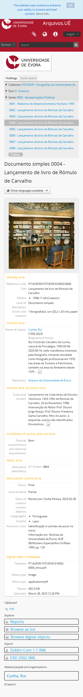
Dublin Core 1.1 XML (27, 650)
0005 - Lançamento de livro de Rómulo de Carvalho (41, 129)
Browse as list (22, 629)
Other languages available (27, 190)
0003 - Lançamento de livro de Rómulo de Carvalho (41, 116)
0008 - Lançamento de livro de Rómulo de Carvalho (41, 148)
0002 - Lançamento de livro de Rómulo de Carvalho (41, 110)
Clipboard (34, 34)
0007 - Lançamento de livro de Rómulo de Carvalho (41, 142)
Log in (70, 34)
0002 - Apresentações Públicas (36, 97)
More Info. (42, 14)
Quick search (28, 78)
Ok (70, 5)
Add (11, 609)
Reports (16, 621)
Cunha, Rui (35, 329)
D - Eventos (22, 91)
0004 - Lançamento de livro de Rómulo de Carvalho (41, 123)
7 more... (15, 154)
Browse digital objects (30, 636)
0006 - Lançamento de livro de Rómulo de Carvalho (41, 135)
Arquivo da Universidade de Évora (49, 380)
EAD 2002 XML (22, 657)
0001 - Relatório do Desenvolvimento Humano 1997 (41, 104)
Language (44, 34)
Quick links (55, 34)
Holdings (11, 78)
